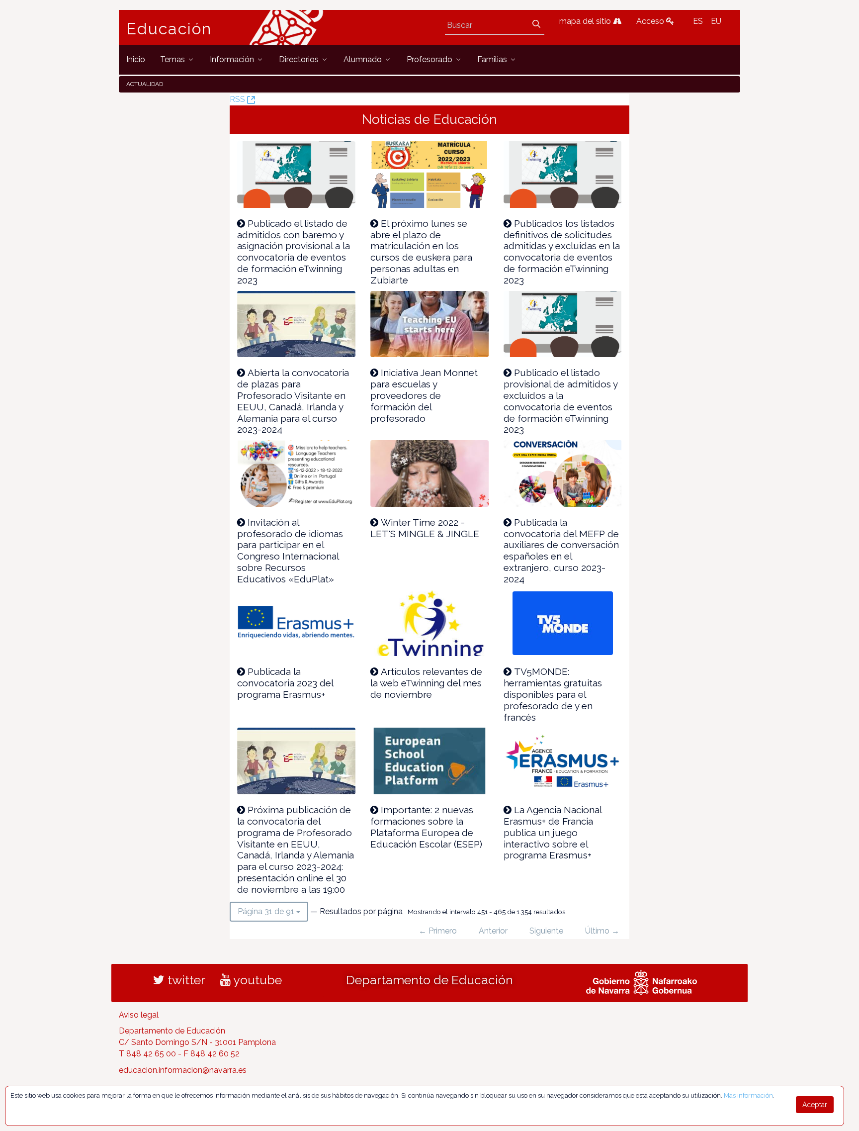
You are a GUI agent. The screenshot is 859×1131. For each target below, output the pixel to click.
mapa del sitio (586, 21)
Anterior (493, 931)
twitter (185, 979)
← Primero (438, 931)
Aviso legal (139, 1015)
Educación (169, 29)
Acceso (651, 21)
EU (716, 21)
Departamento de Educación (429, 979)
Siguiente (546, 931)
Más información (748, 1095)
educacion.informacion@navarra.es (183, 1070)
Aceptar (814, 1105)
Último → (602, 931)
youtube (256, 979)
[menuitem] (136, 59)
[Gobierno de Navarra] (641, 980)
